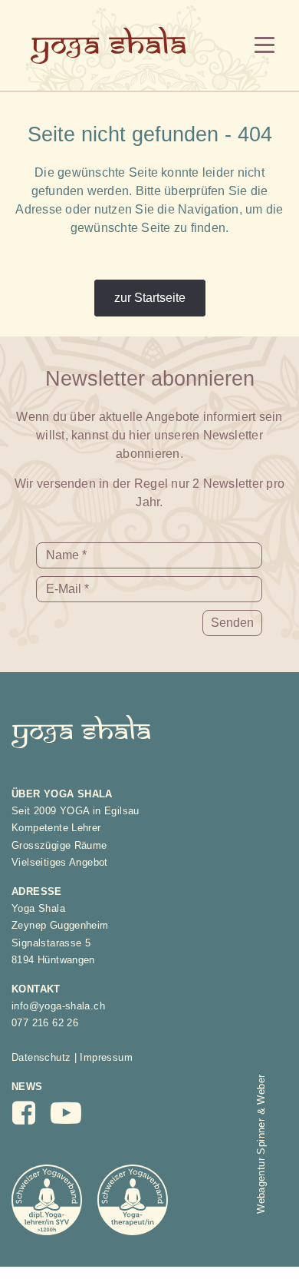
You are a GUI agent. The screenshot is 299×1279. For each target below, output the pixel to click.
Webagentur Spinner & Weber (261, 1144)
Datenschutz (41, 1057)
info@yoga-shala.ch (58, 1006)
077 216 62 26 (45, 1023)
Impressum (106, 1057)
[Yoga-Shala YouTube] (74, 1119)
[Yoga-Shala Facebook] (32, 1118)
